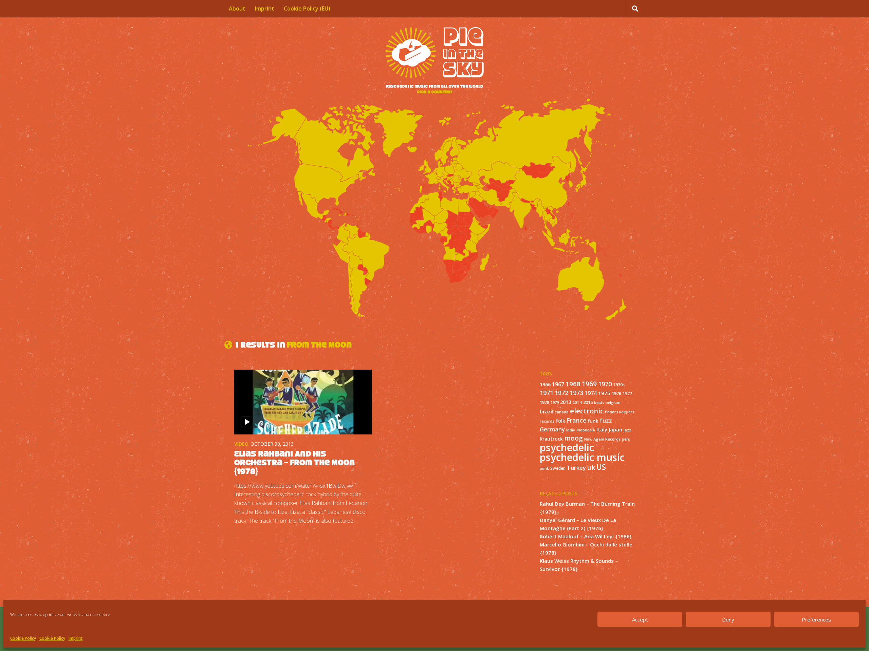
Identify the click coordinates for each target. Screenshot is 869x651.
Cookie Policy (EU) (307, 8)
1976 (616, 393)
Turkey (576, 467)
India (570, 429)
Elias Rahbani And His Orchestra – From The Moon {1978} (294, 462)
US (601, 467)
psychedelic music (582, 457)
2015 (588, 402)
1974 (591, 393)
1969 (589, 383)
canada (562, 412)
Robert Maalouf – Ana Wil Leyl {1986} (586, 536)
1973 (576, 393)
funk (593, 421)
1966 (545, 385)
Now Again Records (602, 439)
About (237, 8)
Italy (601, 429)
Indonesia (586, 429)
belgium (613, 402)
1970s (619, 385)
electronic (587, 410)
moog (573, 438)
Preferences (816, 619)
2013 (565, 402)
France (577, 420)
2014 (577, 402)
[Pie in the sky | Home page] (434, 61)
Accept (640, 619)
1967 (558, 384)
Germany (552, 429)
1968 (573, 383)
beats (599, 402)
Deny (728, 619)
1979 (555, 402)
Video (241, 444)
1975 (604, 393)
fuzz (606, 420)
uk (591, 467)
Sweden (558, 468)
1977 (627, 393)
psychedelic (567, 447)
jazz (627, 430)
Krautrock (551, 439)
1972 (561, 393)
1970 (605, 384)
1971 (546, 393)
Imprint (75, 638)
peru (626, 439)
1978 (544, 402)
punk (544, 468)
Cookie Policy (23, 638)
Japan (615, 429)
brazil (546, 411)
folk (560, 420)
